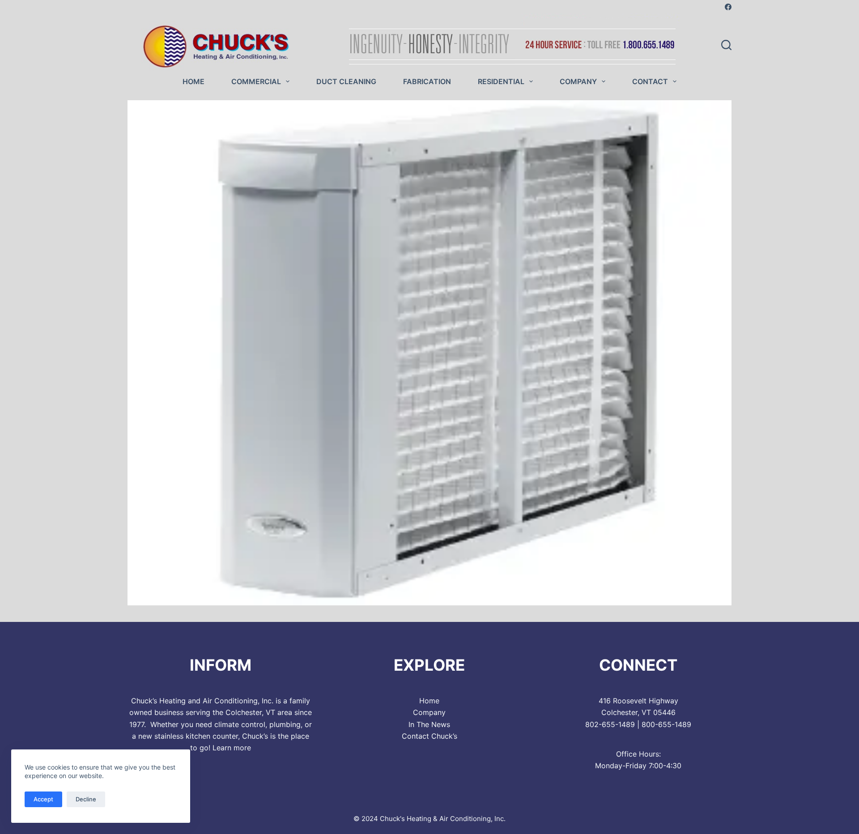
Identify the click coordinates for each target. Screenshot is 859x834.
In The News (429, 724)
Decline (86, 799)
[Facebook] (728, 7)
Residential (501, 81)
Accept (43, 799)
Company (578, 81)
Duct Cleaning (346, 81)
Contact (650, 81)
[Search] (726, 45)
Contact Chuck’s (429, 736)
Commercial (256, 81)
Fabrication (427, 81)
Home (193, 81)
